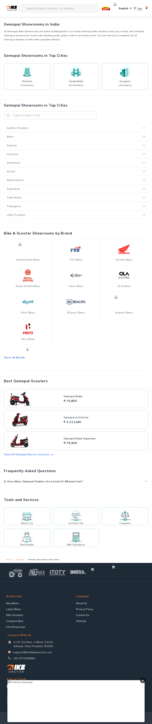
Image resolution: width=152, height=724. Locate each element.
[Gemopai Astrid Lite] (33, 419)
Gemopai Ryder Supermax (80, 438)
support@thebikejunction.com (32, 652)
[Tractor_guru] (128, 572)
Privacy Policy (84, 609)
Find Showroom (15, 626)
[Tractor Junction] (16, 572)
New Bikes (12, 603)
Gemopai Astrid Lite (76, 417)
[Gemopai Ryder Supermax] (33, 440)
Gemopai (19, 559)
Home (8, 559)
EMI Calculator (14, 615)
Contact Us (82, 615)
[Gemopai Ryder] (33, 398)
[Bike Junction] (11, 8)
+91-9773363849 (24, 658)
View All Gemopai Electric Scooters (26, 454)
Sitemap (81, 621)
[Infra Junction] (78, 572)
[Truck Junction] (37, 572)
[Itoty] (57, 572)
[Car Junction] (99, 572)
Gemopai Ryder (73, 396)
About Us (81, 603)
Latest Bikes (13, 609)
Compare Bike (14, 621)
